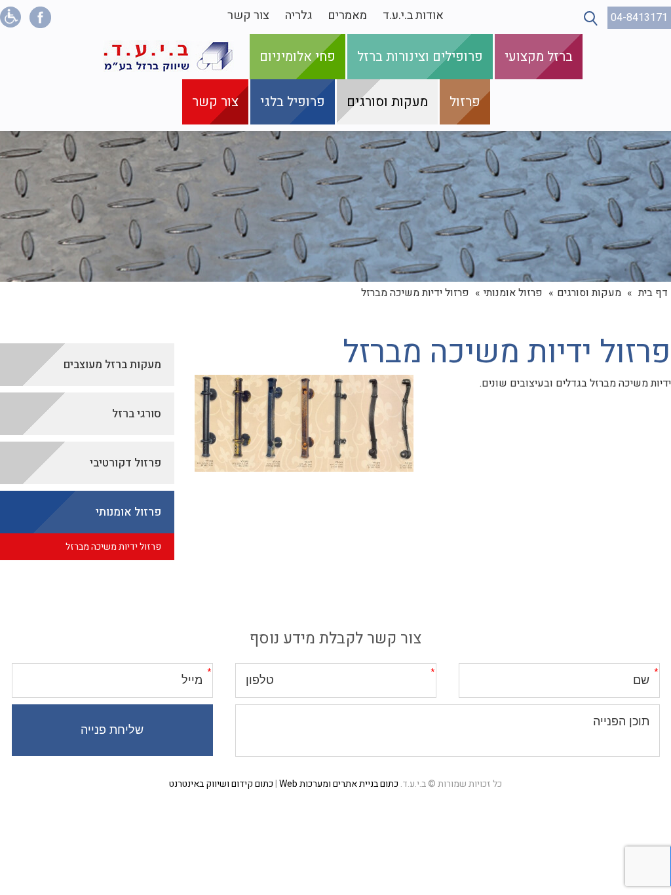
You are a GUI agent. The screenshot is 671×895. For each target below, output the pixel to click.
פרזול (465, 101)
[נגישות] (10, 17)
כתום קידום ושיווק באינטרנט (221, 784)
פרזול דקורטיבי (125, 463)
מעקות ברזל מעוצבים (112, 364)
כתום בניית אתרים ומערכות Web (338, 784)
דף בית (653, 293)
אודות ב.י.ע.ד (413, 15)
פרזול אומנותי (513, 293)
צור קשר (248, 15)
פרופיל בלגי (292, 101)
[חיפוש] (591, 18)
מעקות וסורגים (387, 101)
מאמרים (347, 15)
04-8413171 (639, 18)
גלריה (298, 15)
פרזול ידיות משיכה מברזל (113, 547)
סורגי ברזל (136, 414)
